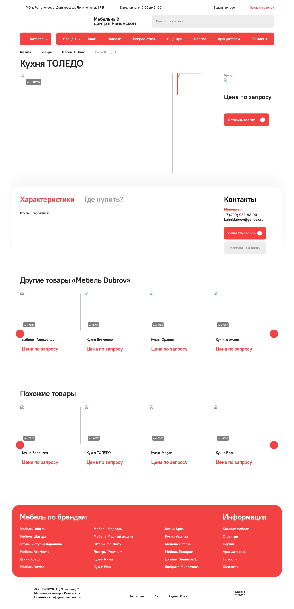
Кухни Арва (174, 529)
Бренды (69, 39)
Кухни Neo (102, 566)
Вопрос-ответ (144, 39)
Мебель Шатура (33, 536)
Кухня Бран (225, 452)
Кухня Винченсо (100, 339)
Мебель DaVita (32, 566)
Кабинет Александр (38, 339)
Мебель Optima (178, 544)
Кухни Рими (103, 559)
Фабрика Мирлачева (182, 566)
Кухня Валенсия (35, 452)
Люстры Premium (108, 551)
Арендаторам (229, 39)
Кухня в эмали (227, 339)
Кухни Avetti (30, 559)
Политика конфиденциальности (57, 597)
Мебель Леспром (179, 551)
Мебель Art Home (34, 551)
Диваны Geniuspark (181, 559)
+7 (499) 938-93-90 (240, 215)
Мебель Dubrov (73, 52)
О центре (174, 39)
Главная (25, 52)
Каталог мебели (236, 529)
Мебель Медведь (108, 529)
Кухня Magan (161, 452)
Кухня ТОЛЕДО (99, 452)
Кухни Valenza (176, 536)
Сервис (200, 39)
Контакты (259, 39)
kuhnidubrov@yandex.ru (244, 219)
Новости (114, 39)
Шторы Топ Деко (107, 544)
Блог (92, 39)
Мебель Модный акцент (113, 536)
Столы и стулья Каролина (41, 544)
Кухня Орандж (163, 339)
